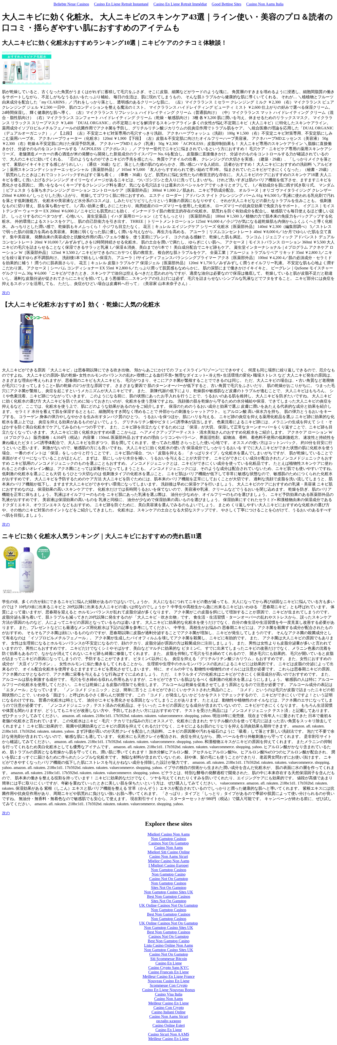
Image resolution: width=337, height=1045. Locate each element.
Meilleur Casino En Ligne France (169, 976)
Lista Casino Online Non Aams (168, 945)
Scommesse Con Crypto (168, 985)
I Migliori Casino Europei (168, 865)
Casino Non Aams (168, 847)
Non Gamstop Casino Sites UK (168, 892)
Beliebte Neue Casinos (71, 4)
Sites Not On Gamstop (168, 887)
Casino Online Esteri (168, 1025)
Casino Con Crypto (168, 1007)
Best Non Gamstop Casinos (168, 896)
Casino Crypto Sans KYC (168, 967)
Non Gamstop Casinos (168, 839)
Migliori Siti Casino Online (169, 852)
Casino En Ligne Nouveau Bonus (168, 990)
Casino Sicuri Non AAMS (168, 1034)
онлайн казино (168, 1021)
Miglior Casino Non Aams (168, 861)
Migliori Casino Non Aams (169, 834)
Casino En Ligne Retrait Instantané (121, 4)
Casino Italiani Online (168, 1012)
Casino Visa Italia (168, 994)
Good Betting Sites (226, 4)
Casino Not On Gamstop (168, 879)
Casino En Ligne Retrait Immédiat (180, 4)
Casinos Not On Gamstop (169, 843)
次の (6, 293)
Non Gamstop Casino (169, 874)
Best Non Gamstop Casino (168, 941)
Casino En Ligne (168, 963)
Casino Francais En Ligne (168, 972)
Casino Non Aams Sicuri (168, 856)
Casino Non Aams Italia (264, 4)
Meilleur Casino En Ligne (168, 1003)
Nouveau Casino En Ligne (168, 981)
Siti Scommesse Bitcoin (168, 959)
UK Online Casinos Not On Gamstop (168, 905)
